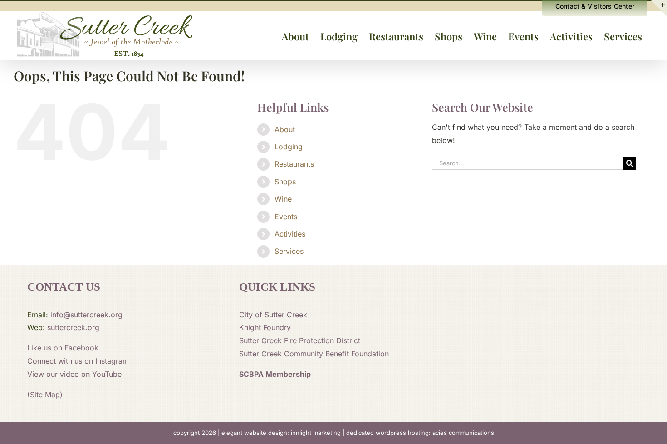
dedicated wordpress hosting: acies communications (420, 432)
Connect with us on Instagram (78, 360)
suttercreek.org (73, 327)
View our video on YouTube (74, 374)
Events (286, 216)
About (285, 129)
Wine (283, 198)
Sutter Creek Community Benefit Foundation (314, 353)
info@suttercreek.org (86, 314)
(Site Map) (45, 394)
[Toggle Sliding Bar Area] (659, 8)
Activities (290, 233)
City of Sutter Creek (273, 314)
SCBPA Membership (275, 374)
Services (289, 251)
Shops (285, 181)
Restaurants (294, 163)
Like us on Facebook (62, 347)
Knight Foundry (265, 327)
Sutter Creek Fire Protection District (299, 340)
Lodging (289, 146)
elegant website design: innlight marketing (281, 432)
